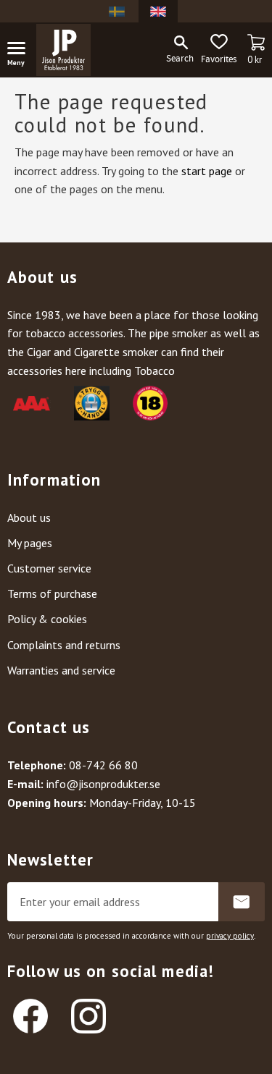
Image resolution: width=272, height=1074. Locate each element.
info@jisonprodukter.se (103, 784)
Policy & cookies (47, 619)
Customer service (49, 568)
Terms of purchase (52, 593)
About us (29, 517)
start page (206, 171)
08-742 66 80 (103, 765)
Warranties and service (61, 670)
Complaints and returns (63, 645)
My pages (29, 543)
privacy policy (230, 936)
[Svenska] (116, 11)
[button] (21, 50)
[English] (158, 11)
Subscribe (241, 901)
